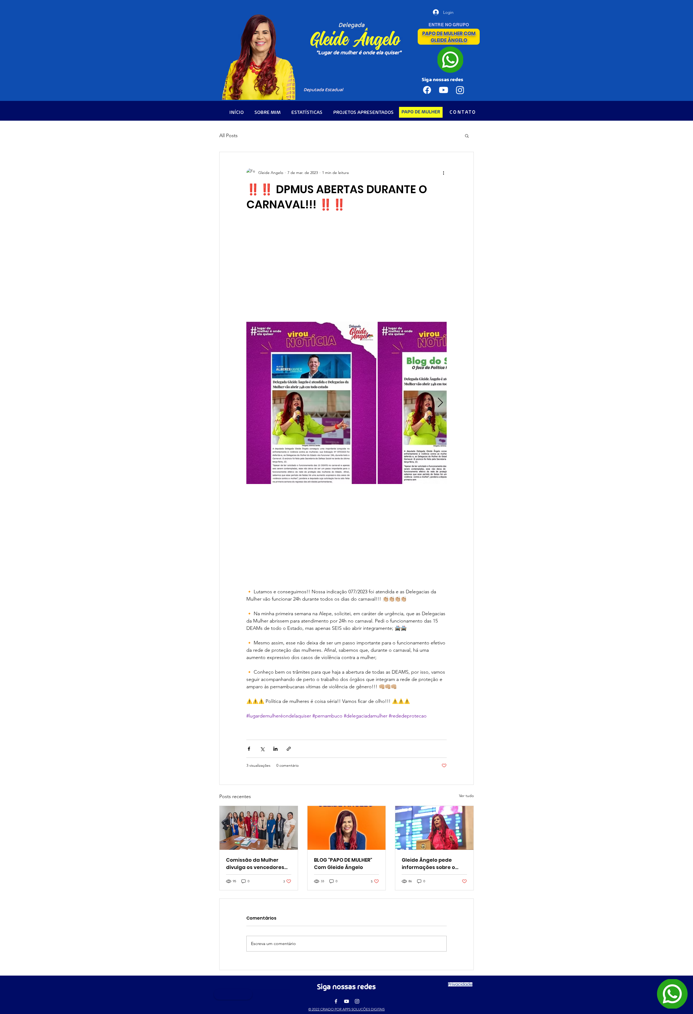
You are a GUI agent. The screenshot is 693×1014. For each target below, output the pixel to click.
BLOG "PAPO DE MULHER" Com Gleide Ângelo (343, 864)
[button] (466, 135)
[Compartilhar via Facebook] (248, 748)
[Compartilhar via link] (288, 748)
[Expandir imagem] (311, 403)
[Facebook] (336, 1001)
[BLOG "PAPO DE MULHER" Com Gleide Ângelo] (347, 828)
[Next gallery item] (440, 402)
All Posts (228, 136)
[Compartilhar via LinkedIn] (275, 748)
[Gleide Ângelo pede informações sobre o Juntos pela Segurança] (434, 828)
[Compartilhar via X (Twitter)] (262, 748)
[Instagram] (357, 1001)
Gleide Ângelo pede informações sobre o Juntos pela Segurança (431, 864)
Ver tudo (466, 795)
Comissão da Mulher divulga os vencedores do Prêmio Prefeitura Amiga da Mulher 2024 (255, 864)
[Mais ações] (443, 172)
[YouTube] (346, 1001)
